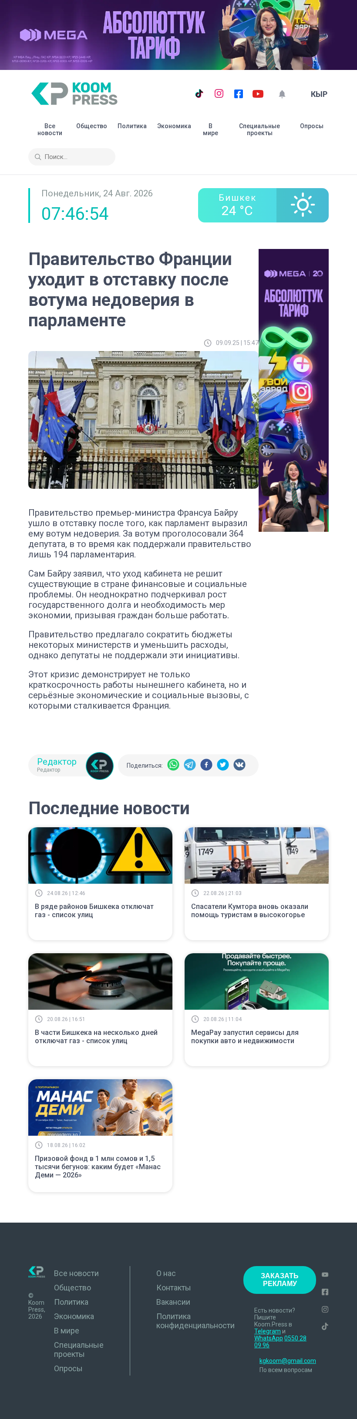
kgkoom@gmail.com (287, 1360)
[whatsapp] (173, 765)
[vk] (239, 765)
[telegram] (190, 765)
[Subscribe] (282, 94)
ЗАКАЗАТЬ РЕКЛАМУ (280, 1279)
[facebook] (206, 765)
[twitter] (223, 765)
